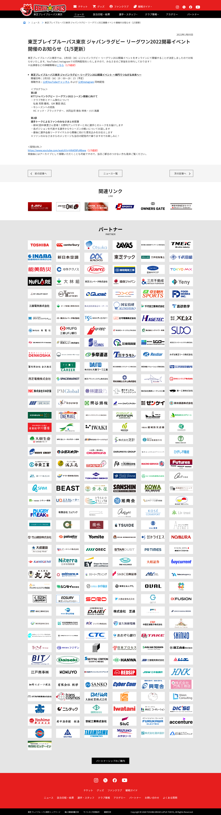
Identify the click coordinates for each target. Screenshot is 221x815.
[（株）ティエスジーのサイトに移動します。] (96, 315)
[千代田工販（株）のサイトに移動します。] (153, 303)
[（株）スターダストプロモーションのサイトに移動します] (124, 546)
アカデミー (172, 14)
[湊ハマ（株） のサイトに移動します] (40, 473)
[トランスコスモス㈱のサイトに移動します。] (68, 694)
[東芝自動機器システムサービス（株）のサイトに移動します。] (124, 364)
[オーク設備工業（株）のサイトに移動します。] (68, 303)
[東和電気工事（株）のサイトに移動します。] (124, 266)
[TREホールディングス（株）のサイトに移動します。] (124, 559)
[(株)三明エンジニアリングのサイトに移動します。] (181, 730)
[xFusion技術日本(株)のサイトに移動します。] (181, 596)
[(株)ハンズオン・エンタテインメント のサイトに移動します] (181, 424)
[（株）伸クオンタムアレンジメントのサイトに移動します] (124, 388)
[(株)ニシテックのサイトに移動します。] (68, 706)
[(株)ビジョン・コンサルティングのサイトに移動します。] (181, 694)
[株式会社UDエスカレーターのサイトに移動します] (68, 497)
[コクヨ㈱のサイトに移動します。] (68, 669)
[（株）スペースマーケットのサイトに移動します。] (68, 376)
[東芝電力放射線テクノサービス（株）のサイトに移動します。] (153, 242)
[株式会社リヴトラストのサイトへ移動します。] (181, 510)
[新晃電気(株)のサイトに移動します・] (181, 632)
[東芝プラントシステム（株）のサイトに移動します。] (96, 376)
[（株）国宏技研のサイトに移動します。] (124, 303)
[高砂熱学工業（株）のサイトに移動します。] (181, 303)
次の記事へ (180, 173)
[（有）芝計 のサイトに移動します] (124, 436)
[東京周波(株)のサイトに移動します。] (40, 620)
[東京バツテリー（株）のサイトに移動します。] (68, 291)
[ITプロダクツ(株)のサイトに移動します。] (181, 583)
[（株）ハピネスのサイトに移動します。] (181, 315)
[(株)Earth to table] (181, 620)
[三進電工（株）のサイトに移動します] (40, 400)
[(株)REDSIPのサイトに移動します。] (124, 669)
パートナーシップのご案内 (110, 761)
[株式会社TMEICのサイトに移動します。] (181, 242)
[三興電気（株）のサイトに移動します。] (40, 303)
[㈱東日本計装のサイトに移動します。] (181, 669)
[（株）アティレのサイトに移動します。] (181, 522)
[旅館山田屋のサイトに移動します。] (96, 522)
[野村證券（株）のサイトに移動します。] (181, 534)
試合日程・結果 (101, 14)
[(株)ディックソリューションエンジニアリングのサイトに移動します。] (181, 706)
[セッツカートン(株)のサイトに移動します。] (96, 657)
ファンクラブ (121, 6)
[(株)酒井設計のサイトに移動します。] (153, 730)
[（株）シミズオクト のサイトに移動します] (68, 449)
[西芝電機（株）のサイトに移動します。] (40, 376)
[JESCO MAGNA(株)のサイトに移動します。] (181, 608)
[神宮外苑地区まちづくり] (181, 204)
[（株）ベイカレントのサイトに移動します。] (181, 559)
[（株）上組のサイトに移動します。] (40, 559)
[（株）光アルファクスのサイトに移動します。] (96, 254)
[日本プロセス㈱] (124, 645)
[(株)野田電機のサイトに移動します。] (68, 608)
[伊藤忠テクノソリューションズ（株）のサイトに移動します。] (96, 632)
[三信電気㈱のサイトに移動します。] (153, 657)
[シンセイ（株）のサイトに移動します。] (68, 583)
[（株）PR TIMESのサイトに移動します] (153, 546)
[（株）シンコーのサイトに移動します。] (153, 340)
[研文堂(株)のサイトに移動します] (40, 412)
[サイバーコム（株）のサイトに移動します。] (124, 681)
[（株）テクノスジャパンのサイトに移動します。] (40, 645)
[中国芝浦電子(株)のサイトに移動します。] (153, 620)
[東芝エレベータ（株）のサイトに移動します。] (96, 279)
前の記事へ (41, 173)
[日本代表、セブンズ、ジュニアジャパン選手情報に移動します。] (96, 204)
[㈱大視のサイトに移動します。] (40, 706)
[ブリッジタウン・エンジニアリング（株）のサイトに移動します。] (40, 583)
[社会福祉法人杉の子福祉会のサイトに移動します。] (96, 583)
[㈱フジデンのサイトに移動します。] (68, 645)
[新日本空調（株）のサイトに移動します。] (68, 254)
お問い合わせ (152, 797)
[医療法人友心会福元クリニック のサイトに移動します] (153, 449)
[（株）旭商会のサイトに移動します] (124, 497)
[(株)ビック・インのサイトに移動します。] (40, 742)
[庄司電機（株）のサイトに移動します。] (124, 315)
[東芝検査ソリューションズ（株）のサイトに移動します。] (153, 364)
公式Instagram (86, 82)
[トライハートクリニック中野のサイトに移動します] (96, 497)
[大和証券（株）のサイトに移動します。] (153, 559)
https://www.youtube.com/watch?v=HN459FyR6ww (57, 150)
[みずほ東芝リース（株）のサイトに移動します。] (181, 352)
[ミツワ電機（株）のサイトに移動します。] (68, 571)
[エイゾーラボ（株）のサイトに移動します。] (40, 596)
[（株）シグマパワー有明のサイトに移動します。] (153, 327)
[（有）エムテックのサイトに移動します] (68, 510)
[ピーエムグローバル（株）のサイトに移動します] (68, 388)
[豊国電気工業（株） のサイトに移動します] (181, 436)
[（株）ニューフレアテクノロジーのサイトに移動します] (40, 279)
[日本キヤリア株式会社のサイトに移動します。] (153, 266)
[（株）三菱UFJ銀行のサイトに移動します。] (68, 327)
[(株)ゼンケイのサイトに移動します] (153, 400)
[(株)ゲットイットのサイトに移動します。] (153, 596)
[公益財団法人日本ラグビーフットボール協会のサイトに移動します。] (40, 204)
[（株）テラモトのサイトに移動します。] (124, 352)
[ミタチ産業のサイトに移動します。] (40, 694)
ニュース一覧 (110, 173)
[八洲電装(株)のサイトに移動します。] (40, 718)
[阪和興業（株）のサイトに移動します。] (124, 657)
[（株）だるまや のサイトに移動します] (124, 449)
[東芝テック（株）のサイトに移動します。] (124, 254)
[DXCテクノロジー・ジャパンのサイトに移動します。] (124, 291)
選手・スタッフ (127, 14)
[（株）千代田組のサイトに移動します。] (181, 254)
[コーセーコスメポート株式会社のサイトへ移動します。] (153, 510)
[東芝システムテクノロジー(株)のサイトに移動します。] (68, 596)
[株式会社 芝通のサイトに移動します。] (124, 608)
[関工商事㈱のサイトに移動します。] (181, 645)
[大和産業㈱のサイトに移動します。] (96, 694)
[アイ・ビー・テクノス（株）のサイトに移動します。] (96, 340)
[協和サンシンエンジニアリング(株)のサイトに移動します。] (96, 669)
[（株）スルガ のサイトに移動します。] (124, 412)
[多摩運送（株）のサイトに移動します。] (96, 352)
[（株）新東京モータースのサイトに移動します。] (96, 303)
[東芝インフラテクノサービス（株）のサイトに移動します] (96, 412)
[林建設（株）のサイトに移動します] (96, 388)
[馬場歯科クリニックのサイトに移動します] (181, 485)
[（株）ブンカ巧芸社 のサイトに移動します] (124, 461)
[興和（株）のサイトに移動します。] (96, 266)
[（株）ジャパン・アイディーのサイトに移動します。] (124, 400)
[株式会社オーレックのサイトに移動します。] (96, 546)
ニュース (79, 14)
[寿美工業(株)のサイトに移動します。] (40, 608)
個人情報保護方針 (72, 812)
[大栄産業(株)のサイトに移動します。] (96, 608)
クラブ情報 (151, 14)
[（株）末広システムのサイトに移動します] (181, 497)
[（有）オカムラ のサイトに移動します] (96, 449)
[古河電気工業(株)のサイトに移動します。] (153, 718)
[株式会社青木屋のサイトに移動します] (96, 485)
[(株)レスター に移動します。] (153, 352)
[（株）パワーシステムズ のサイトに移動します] (96, 436)
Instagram (177, 7)
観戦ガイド (144, 6)
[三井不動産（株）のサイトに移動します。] (153, 279)
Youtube (198, 7)
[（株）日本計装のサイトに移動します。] (40, 388)
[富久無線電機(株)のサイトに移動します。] (124, 620)
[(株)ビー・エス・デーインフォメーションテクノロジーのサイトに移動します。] (40, 657)
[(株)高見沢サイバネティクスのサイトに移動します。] (96, 730)
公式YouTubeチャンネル (56, 82)
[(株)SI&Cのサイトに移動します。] (124, 718)
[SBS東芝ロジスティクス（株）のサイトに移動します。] (40, 340)
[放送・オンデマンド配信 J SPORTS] (125, 204)
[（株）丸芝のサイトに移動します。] (40, 571)
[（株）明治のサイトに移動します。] (124, 242)
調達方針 (107, 812)
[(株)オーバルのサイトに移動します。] (153, 583)
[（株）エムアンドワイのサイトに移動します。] (153, 571)
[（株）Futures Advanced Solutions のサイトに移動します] (181, 461)
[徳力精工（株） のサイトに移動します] (96, 473)
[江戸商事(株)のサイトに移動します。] (40, 669)
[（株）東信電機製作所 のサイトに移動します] (153, 436)
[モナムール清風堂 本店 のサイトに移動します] (153, 412)
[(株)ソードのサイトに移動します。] (96, 596)
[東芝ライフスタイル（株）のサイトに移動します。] (181, 546)
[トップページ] (43, 5)
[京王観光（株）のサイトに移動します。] (153, 291)
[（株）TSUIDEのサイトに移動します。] (124, 522)
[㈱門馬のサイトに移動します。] (181, 681)
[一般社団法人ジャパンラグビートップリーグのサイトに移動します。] (68, 204)
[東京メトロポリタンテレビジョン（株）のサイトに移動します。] (181, 266)
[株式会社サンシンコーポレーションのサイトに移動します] (124, 485)
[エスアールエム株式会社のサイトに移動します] (40, 485)
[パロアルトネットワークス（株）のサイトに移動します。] (68, 534)
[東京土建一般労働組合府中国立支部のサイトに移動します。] (124, 534)
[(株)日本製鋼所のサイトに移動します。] (153, 669)
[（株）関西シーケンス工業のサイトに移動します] (153, 388)
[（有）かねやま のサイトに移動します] (96, 461)
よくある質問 (170, 797)
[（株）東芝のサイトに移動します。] (40, 242)
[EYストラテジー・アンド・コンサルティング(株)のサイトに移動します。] (96, 559)
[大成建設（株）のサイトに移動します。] (40, 546)
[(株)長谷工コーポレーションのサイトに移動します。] (153, 706)
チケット (83, 6)
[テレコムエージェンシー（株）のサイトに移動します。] (181, 571)
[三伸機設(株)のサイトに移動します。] (153, 608)
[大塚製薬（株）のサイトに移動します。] (96, 242)
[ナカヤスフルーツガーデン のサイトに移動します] (124, 424)
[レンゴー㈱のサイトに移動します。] (181, 657)
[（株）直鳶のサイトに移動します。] (153, 522)
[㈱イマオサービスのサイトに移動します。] (96, 645)
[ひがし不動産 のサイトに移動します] (181, 449)
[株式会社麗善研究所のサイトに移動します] (68, 485)
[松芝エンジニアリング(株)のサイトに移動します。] (40, 632)
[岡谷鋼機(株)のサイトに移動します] (96, 400)
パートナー (193, 14)
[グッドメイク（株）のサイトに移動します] (40, 510)
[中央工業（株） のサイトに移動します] (40, 461)
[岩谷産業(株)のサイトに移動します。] (124, 706)
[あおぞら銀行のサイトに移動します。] (124, 632)
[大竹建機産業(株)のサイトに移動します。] (153, 632)
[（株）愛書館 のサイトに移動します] (40, 424)
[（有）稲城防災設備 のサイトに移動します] (153, 424)
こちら (60, 65)
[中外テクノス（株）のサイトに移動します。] (68, 266)
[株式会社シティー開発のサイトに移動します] (40, 497)
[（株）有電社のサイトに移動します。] (40, 327)
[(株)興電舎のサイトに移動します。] (153, 681)
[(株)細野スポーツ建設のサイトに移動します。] (40, 681)
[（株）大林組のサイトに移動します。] (68, 279)
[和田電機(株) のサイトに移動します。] (68, 620)
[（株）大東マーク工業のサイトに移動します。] (96, 364)
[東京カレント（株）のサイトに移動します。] (68, 340)
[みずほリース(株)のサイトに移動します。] (124, 730)
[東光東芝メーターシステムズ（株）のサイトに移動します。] (124, 327)
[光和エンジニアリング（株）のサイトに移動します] (68, 400)
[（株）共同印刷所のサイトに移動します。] (181, 364)
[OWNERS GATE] (153, 204)
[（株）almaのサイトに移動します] (68, 522)
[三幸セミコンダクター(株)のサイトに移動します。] (96, 681)
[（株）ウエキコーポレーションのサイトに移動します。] (68, 352)
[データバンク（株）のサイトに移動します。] (68, 546)
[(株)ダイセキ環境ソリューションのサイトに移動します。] (68, 657)
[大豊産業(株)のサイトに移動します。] (124, 596)
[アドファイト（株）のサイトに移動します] (124, 510)
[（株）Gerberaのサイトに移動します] (96, 510)
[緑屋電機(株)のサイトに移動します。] (96, 706)
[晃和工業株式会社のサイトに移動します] (153, 485)
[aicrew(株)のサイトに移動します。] (68, 730)
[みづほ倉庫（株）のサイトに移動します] (153, 473)
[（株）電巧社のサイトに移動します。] (40, 352)
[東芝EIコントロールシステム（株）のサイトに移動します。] (181, 340)
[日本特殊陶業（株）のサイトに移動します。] (68, 559)
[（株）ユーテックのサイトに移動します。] (96, 327)
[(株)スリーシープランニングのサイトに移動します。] (96, 571)
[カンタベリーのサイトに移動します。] (68, 242)
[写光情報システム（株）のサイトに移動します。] (124, 376)
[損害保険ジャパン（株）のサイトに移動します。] (124, 279)
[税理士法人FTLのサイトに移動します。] (124, 583)
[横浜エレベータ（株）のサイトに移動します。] (68, 315)
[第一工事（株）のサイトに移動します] (181, 388)
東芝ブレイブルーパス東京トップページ (44, 812)
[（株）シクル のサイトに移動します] (68, 424)
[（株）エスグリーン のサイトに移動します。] (181, 412)
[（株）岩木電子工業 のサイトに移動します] (96, 424)
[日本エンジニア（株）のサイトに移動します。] (181, 376)
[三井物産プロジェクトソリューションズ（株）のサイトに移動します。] (68, 632)
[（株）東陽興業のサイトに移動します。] (124, 340)
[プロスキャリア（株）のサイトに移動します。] (68, 364)
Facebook (190, 7)
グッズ (100, 6)
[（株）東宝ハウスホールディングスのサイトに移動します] (124, 473)
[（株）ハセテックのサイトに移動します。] (153, 315)
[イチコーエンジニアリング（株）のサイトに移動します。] (40, 315)
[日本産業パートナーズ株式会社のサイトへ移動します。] (40, 522)
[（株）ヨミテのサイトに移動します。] (96, 534)
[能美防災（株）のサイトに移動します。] (40, 266)
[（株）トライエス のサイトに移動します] (153, 534)
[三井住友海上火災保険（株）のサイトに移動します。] (153, 254)
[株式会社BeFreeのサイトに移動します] (181, 473)
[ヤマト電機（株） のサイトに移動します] (68, 473)
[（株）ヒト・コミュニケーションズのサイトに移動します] (40, 291)
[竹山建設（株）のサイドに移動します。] (40, 534)
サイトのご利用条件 (91, 812)
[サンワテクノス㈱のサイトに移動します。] (153, 645)
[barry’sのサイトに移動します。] (153, 376)
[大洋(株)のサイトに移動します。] (40, 730)
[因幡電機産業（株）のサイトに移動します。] (40, 254)
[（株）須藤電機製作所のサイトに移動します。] (181, 327)
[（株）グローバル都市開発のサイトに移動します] (153, 497)
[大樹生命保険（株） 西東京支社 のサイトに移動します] (40, 436)
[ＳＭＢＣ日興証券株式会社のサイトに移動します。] (124, 571)
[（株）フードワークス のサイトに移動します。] (181, 291)
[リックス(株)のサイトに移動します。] (96, 620)
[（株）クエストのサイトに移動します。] (96, 291)
